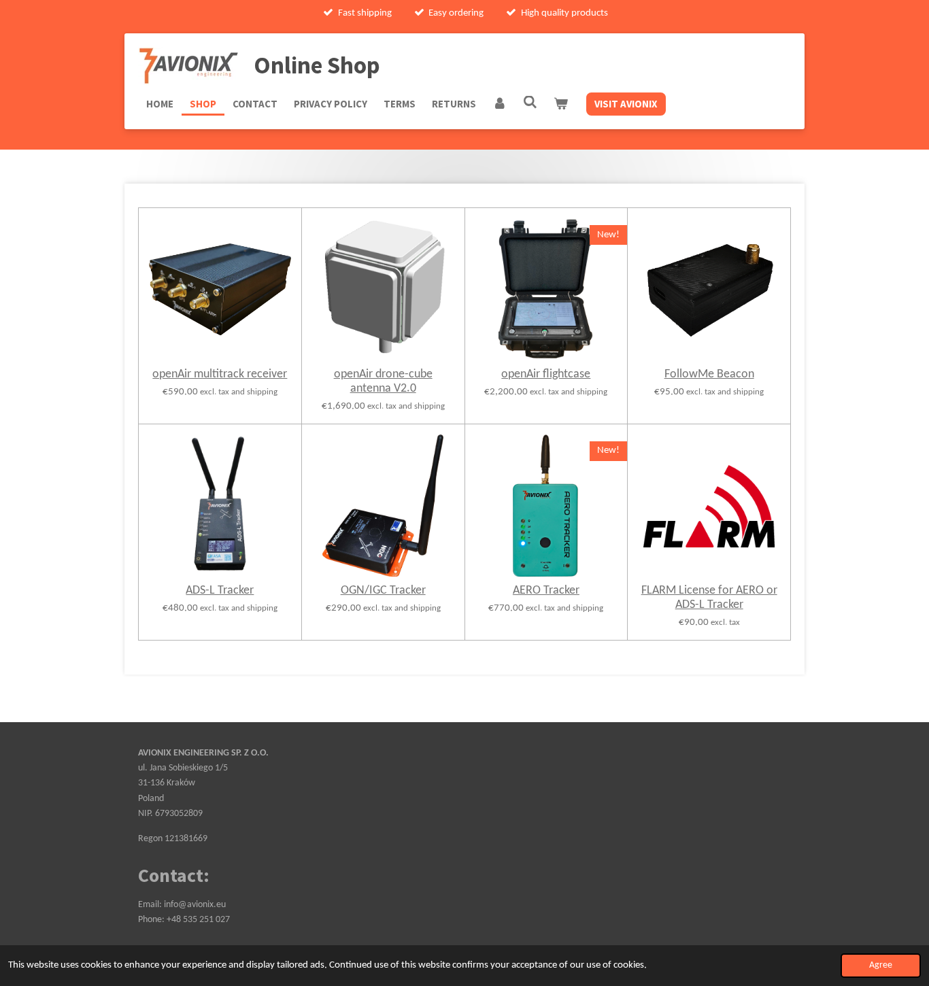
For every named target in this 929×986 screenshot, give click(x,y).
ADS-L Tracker (220, 590)
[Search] (530, 102)
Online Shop (317, 65)
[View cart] (560, 104)
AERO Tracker (546, 590)
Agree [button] (880, 965)
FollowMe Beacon (709, 374)
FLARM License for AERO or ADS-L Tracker (709, 597)
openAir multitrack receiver (219, 374)
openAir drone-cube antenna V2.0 (383, 381)
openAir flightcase (545, 374)
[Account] (499, 104)
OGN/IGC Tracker (383, 590)
